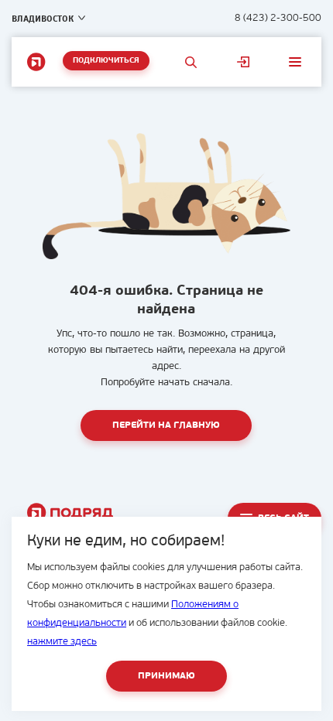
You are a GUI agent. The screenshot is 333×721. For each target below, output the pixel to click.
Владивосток (43, 18)
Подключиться (106, 60)
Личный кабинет (243, 62)
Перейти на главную (166, 425)
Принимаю (166, 676)
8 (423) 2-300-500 (278, 18)
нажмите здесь (62, 642)
